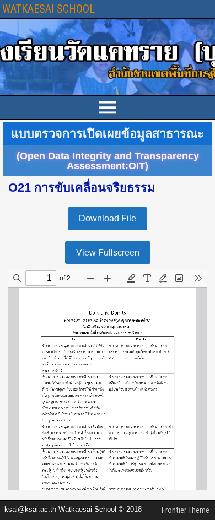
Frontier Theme (185, 510)
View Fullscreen (107, 252)
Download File (107, 218)
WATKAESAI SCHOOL (48, 8)
